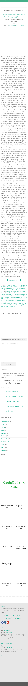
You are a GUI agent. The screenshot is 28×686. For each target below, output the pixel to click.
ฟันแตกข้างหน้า (20, 303)
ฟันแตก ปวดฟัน (18, 300)
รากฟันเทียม (8, 16)
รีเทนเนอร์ (14, 16)
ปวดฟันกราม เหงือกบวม (16, 295)
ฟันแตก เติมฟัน (14, 303)
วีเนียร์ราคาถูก (9, 411)
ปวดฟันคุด (7, 297)
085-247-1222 (7, 630)
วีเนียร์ (18, 16)
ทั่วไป (2, 288)
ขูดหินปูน (13, 14)
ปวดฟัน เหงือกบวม (16, 292)
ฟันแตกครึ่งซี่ (8, 305)
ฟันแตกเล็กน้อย (12, 306)
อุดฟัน (21, 16)
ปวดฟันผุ (7, 298)
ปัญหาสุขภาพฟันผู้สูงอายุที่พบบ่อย (14, 396)
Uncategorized (7, 14)
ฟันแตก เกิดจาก (6, 303)
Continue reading (14, 280)
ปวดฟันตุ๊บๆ (12, 297)
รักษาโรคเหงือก (21, 288)
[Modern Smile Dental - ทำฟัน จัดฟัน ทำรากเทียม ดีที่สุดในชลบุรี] (14, 4)
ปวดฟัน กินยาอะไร (15, 291)
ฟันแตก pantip (16, 298)
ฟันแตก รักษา (9, 302)
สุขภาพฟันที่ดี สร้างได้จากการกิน (14, 406)
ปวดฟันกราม (24, 294)
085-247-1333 (7, 646)
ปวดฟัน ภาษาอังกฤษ (7, 292)
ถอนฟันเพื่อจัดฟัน (21, 286)
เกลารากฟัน (20, 289)
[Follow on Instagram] (5, 622)
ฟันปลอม (10, 288)
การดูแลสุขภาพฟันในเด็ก (12, 401)
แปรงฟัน (15, 17)
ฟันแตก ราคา (16, 302)
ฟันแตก (11, 298)
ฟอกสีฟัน (6, 288)
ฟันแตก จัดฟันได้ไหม (10, 300)
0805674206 (9, 632)
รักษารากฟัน (15, 288)
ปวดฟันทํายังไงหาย (19, 297)
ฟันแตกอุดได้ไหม (21, 305)
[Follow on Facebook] (2, 622)
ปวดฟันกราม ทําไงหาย (5, 295)
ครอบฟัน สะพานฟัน (19, 14)
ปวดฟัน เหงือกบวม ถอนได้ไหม (14, 294)
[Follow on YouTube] (8, 622)
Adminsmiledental (19, 25)
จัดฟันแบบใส (7, 15)
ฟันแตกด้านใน (14, 305)
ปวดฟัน (8, 291)
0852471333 (9, 648)
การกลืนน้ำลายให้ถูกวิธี (12, 391)
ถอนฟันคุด (16, 15)
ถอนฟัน (12, 15)
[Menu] (2, 5)
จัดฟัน (2, 424)
